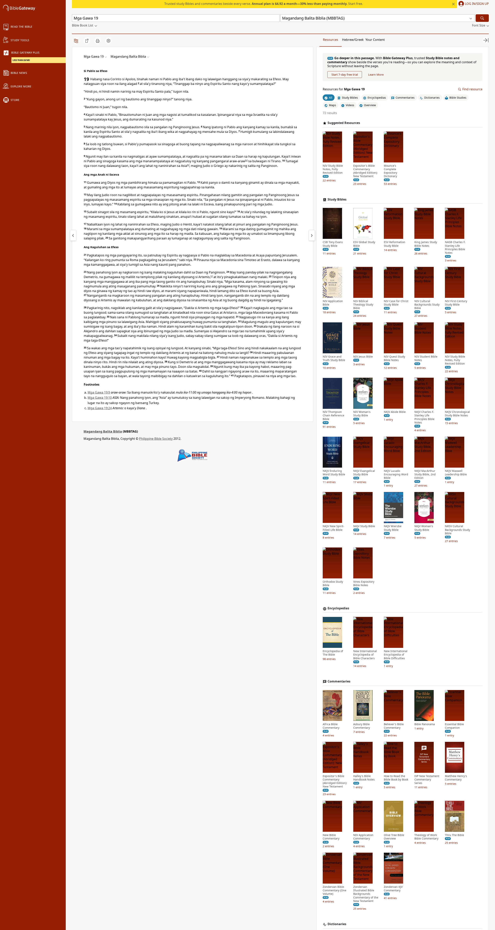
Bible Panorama (424, 724)
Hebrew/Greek (353, 40)
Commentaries (339, 681)
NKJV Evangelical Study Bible (364, 472)
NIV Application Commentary (363, 836)
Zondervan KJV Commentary (393, 888)
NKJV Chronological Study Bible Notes (457, 413)
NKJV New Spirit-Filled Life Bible (333, 528)
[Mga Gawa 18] (73, 235)
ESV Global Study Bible (364, 244)
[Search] (482, 18)
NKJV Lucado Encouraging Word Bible (396, 474)
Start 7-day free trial (344, 75)
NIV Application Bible (333, 302)
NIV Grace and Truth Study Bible (334, 358)
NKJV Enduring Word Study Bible (334, 472)
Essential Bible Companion (454, 725)
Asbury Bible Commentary (361, 725)
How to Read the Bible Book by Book (396, 777)
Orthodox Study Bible (333, 583)
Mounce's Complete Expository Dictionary (390, 171)
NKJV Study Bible (364, 526)
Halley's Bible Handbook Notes (364, 777)
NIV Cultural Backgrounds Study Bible (427, 304)
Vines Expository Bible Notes (363, 583)
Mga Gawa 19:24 (100, 408)
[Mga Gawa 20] (312, 235)
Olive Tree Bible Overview (394, 836)
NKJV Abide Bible (395, 412)
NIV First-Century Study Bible (456, 302)
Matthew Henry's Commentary (456, 777)
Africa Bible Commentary (331, 725)
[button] (473, 4)
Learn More (376, 75)
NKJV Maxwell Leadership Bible (456, 472)
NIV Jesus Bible (363, 356)
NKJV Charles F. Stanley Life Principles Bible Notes (424, 417)
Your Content (375, 40)
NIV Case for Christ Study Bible (396, 302)
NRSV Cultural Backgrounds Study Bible (457, 530)
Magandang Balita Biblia (103, 431)
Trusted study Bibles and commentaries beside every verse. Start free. (263, 4)
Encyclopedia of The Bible (333, 653)
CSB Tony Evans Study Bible (333, 244)
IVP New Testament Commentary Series (426, 779)
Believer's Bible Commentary (394, 725)
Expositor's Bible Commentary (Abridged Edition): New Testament (365, 171)
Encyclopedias (338, 608)
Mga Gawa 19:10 (100, 397)
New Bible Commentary (331, 836)
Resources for (344, 89)
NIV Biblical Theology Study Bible (363, 304)
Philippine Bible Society (156, 438)
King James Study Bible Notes (425, 244)
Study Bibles (337, 199)
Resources (330, 40)
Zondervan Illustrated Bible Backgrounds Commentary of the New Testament (365, 894)
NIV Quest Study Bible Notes (394, 358)
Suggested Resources (344, 123)
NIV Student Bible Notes (425, 358)
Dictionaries (337, 924)
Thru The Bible (454, 835)
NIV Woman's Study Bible (361, 413)
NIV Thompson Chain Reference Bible (333, 415)
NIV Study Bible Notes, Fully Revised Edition (333, 169)
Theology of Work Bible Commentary (426, 836)
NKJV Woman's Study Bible (423, 528)
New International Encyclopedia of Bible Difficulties (395, 655)
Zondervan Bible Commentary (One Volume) (334, 890)
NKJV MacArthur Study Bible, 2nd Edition (425, 474)
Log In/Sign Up (477, 4)
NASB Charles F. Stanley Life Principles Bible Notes (455, 248)
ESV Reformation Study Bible (394, 244)
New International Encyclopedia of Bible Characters (365, 655)
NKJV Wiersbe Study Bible (392, 528)
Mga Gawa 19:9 (99, 392)
